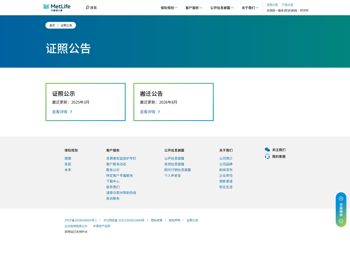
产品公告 (287, 4)
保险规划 (71, 150)
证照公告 (66, 25)
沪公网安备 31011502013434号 (124, 220)
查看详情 (59, 111)
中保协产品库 (101, 226)
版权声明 (174, 220)
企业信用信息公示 (76, 226)
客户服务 (113, 150)
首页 (52, 25)
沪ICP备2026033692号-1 (81, 220)
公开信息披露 (174, 150)
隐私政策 (156, 220)
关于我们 (226, 150)
